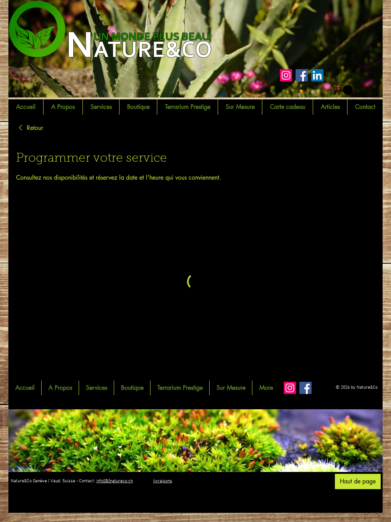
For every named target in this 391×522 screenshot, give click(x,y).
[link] (29, 128)
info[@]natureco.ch (114, 481)
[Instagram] (286, 75)
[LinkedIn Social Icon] (317, 75)
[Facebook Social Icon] (302, 75)
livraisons (162, 481)
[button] (343, 90)
